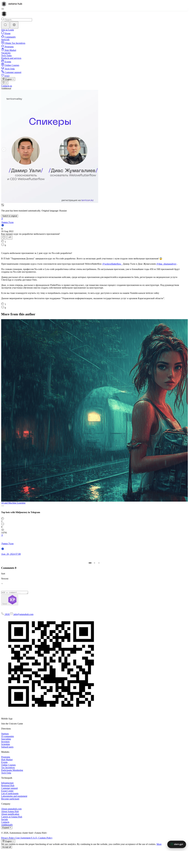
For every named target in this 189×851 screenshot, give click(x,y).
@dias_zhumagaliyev (166, 264)
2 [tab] (94, 562)
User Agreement (23, 838)
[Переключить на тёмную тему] (4, 83)
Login (11, 30)
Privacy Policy (8, 838)
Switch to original (9, 216)
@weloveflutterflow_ (112, 264)
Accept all (6, 847)
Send (4, 604)
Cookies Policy (45, 838)
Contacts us (6, 86)
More (159, 844)
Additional (6, 88)
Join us (4, 30)
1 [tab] (90, 562)
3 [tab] (98, 562)
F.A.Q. (34, 838)
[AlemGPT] (176, 844)
